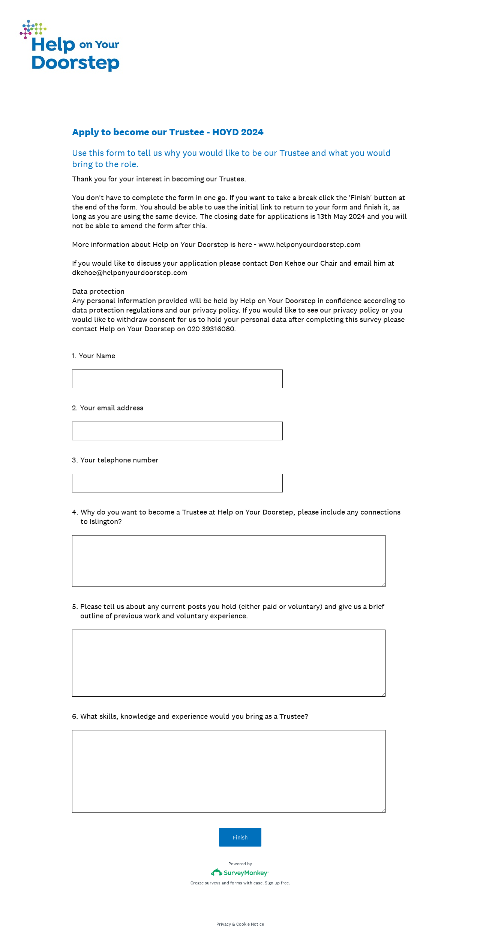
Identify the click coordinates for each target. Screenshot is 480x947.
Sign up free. (277, 883)
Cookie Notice (250, 924)
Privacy (223, 924)
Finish (240, 837)
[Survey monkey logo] (240, 872)
